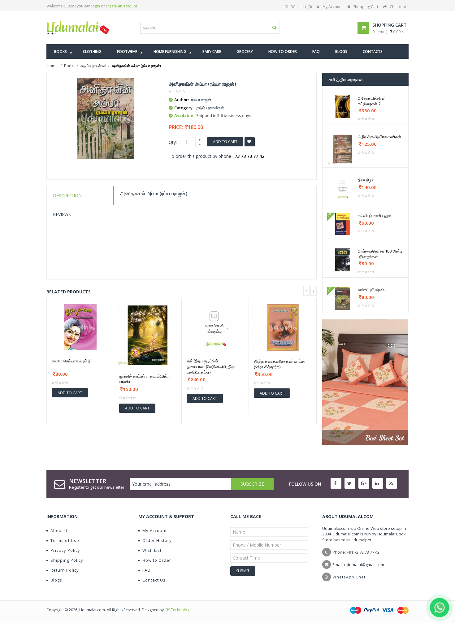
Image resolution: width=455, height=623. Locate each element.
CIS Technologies (179, 609)
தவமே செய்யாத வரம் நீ (71, 361)
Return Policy (64, 570)
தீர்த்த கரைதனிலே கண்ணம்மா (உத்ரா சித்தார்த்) (280, 364)
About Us (60, 530)
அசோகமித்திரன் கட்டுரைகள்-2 (372, 100)
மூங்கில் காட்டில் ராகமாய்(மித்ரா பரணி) (145, 378)
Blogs (56, 580)
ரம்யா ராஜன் (201, 99)
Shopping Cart (365, 6)
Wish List (152, 550)
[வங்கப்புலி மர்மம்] (342, 298)
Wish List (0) (301, 6)
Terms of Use (64, 540)
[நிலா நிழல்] (342, 188)
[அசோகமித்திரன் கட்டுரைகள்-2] (342, 106)
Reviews (62, 214)
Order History (157, 540)
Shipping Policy (66, 560)
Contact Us (154, 580)
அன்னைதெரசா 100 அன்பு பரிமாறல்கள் (380, 253)
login (95, 6)
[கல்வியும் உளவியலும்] (342, 224)
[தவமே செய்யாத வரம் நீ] (80, 327)
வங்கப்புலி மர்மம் (371, 289)
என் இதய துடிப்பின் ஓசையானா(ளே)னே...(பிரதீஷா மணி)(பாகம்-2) (211, 366)
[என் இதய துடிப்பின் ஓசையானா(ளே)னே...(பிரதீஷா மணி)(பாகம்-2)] (215, 327)
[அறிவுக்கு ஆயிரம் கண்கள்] (342, 149)
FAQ (146, 570)
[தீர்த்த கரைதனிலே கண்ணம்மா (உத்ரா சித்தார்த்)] (283, 327)
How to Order (156, 560)
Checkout (398, 6)
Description (67, 195)
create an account (121, 6)
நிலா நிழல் (366, 180)
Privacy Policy (65, 550)
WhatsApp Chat (349, 577)
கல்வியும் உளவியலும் (374, 215)
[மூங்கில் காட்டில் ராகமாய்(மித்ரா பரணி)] (148, 335)
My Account (333, 6)
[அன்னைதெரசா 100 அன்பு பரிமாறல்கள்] (342, 259)
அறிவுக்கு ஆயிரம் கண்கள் (379, 136)
